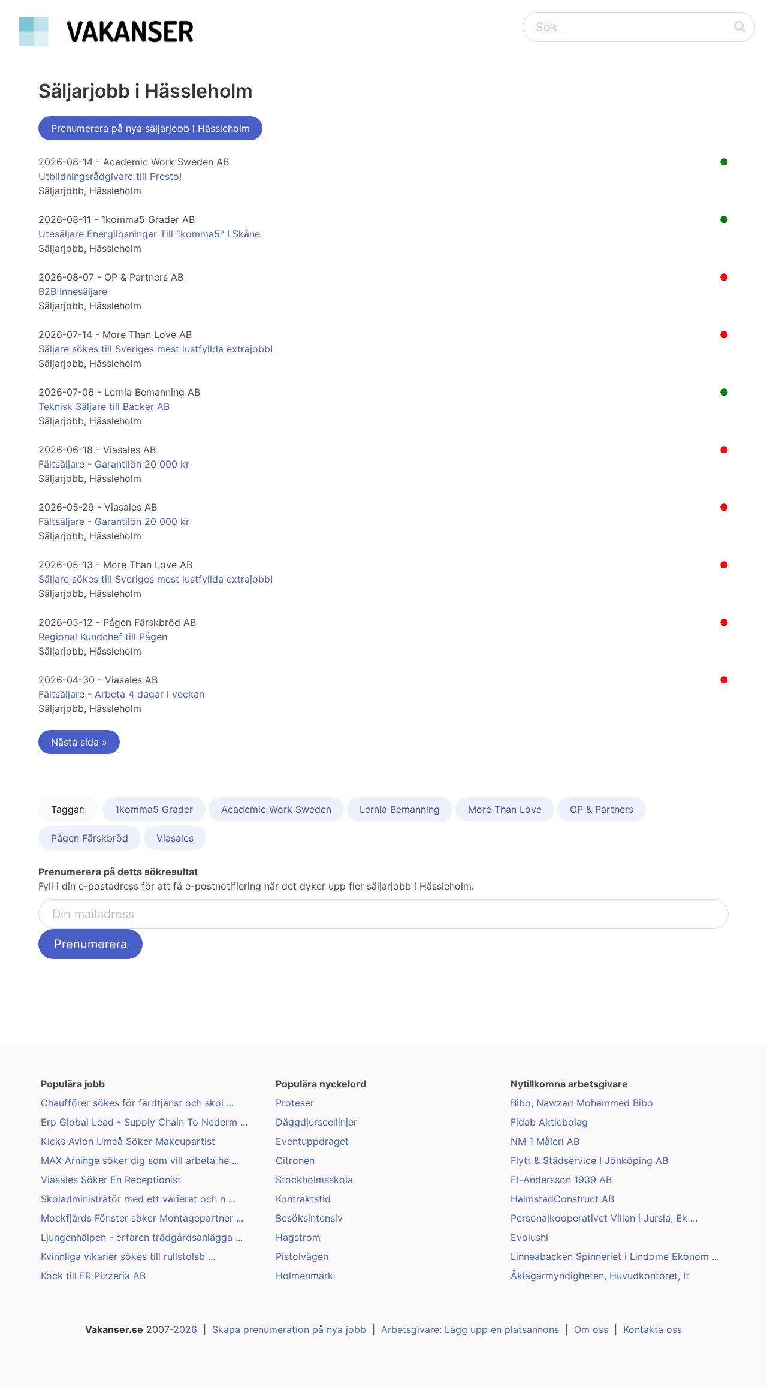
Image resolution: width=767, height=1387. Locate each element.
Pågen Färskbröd (89, 838)
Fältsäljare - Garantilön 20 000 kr (113, 464)
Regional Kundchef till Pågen (102, 637)
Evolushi (529, 1237)
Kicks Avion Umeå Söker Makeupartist (128, 1141)
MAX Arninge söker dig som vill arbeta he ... (140, 1160)
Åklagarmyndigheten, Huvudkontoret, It (600, 1276)
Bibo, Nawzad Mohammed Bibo (582, 1103)
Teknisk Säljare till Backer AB (104, 406)
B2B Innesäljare (72, 291)
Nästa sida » (79, 742)
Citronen (295, 1160)
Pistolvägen (302, 1256)
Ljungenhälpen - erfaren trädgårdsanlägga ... (142, 1237)
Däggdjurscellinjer (316, 1122)
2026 (185, 1329)
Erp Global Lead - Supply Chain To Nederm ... (144, 1122)
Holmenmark (304, 1276)
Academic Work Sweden (276, 809)
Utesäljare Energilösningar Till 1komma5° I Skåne (149, 234)
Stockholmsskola (314, 1180)
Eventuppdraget (312, 1141)
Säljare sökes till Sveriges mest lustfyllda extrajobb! (155, 349)
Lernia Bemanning (400, 809)
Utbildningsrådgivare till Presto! (110, 176)
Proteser (295, 1103)
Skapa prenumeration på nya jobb (289, 1329)
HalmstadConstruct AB (562, 1199)
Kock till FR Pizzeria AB (93, 1276)
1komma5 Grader (154, 809)
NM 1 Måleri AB (545, 1141)
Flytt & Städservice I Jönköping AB (589, 1160)
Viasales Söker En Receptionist (111, 1180)
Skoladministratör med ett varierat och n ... (138, 1199)
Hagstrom (298, 1237)
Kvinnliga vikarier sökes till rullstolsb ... (128, 1256)
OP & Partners (601, 809)
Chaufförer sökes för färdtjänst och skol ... (137, 1103)
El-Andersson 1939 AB (561, 1180)
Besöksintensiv (309, 1218)
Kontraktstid (303, 1199)
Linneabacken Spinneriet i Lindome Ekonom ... (615, 1256)
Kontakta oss (652, 1329)
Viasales (175, 838)
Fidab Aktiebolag (549, 1122)
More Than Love (505, 809)
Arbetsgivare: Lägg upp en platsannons (470, 1329)
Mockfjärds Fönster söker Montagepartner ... (142, 1218)
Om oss (591, 1329)
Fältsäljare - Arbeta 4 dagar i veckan (121, 694)
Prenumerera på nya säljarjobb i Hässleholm (150, 128)
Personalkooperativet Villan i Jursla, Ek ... (604, 1218)
